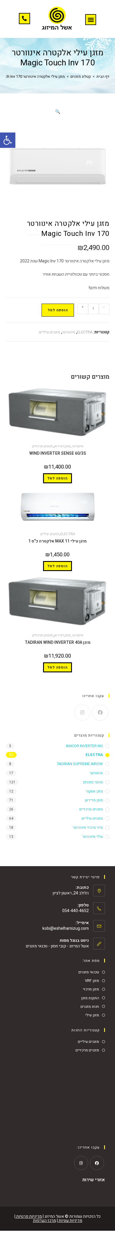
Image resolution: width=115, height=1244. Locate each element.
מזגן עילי (92, 1015)
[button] (7, 140)
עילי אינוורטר (92, 836)
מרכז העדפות (44, 1220)
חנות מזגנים (89, 1006)
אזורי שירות (93, 1180)
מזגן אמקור (94, 791)
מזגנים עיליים (49, 332)
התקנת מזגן (90, 998)
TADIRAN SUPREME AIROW (80, 764)
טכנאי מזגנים (88, 972)
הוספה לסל (58, 310)
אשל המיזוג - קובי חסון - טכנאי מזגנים (57, 946)
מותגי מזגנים (93, 782)
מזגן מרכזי (91, 989)
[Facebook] (100, 712)
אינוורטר (68, 332)
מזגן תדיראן (62, 446)
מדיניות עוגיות (70, 1220)
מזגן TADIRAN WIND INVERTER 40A (58, 642)
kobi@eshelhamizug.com (65, 928)
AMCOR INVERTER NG (84, 746)
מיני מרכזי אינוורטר (88, 827)
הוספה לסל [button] (57, 478)
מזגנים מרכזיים (42, 446)
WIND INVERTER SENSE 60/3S (57, 453)
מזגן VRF (92, 980)
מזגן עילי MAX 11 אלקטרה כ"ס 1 (57, 541)
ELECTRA (85, 332)
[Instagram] (82, 712)
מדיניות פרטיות (28, 1216)
